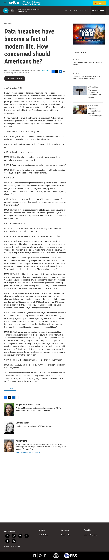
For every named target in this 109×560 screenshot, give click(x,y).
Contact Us (65, 530)
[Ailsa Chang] (9, 446)
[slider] (15, 10)
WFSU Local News (93, 87)
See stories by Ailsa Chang (28, 452)
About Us (42, 530)
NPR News (8, 23)
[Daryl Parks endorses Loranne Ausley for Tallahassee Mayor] (80, 109)
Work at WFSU (43, 535)
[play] (6, 10)
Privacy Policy (65, 535)
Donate (100, 3)
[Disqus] (54, 493)
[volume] (12, 10)
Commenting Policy (90, 535)
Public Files (87, 530)
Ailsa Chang (44, 70)
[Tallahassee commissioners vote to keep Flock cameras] (80, 90)
